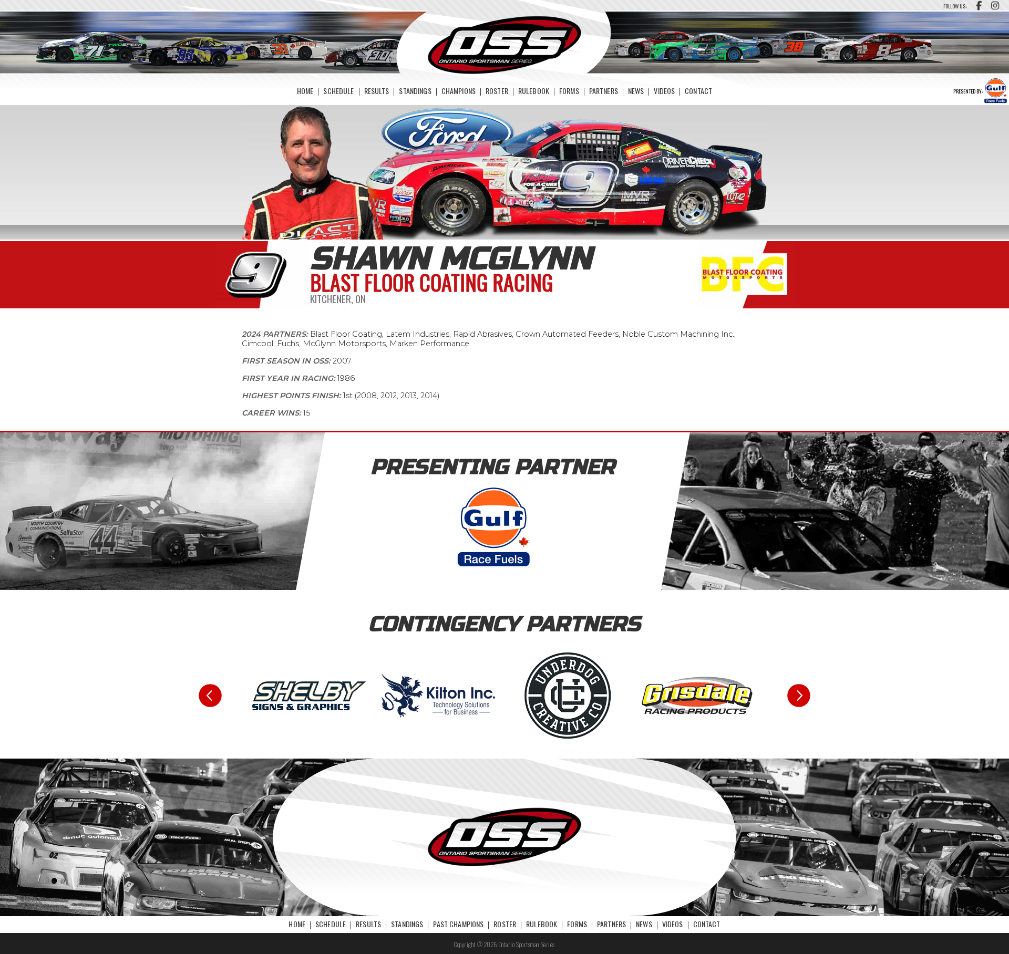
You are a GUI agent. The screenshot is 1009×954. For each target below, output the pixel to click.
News (636, 90)
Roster (497, 90)
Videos (664, 90)
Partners (603, 90)
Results (376, 90)
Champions (458, 90)
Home (305, 90)
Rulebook (533, 90)
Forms (569, 90)
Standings (415, 90)
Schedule (338, 90)
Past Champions (458, 923)
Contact (698, 90)
